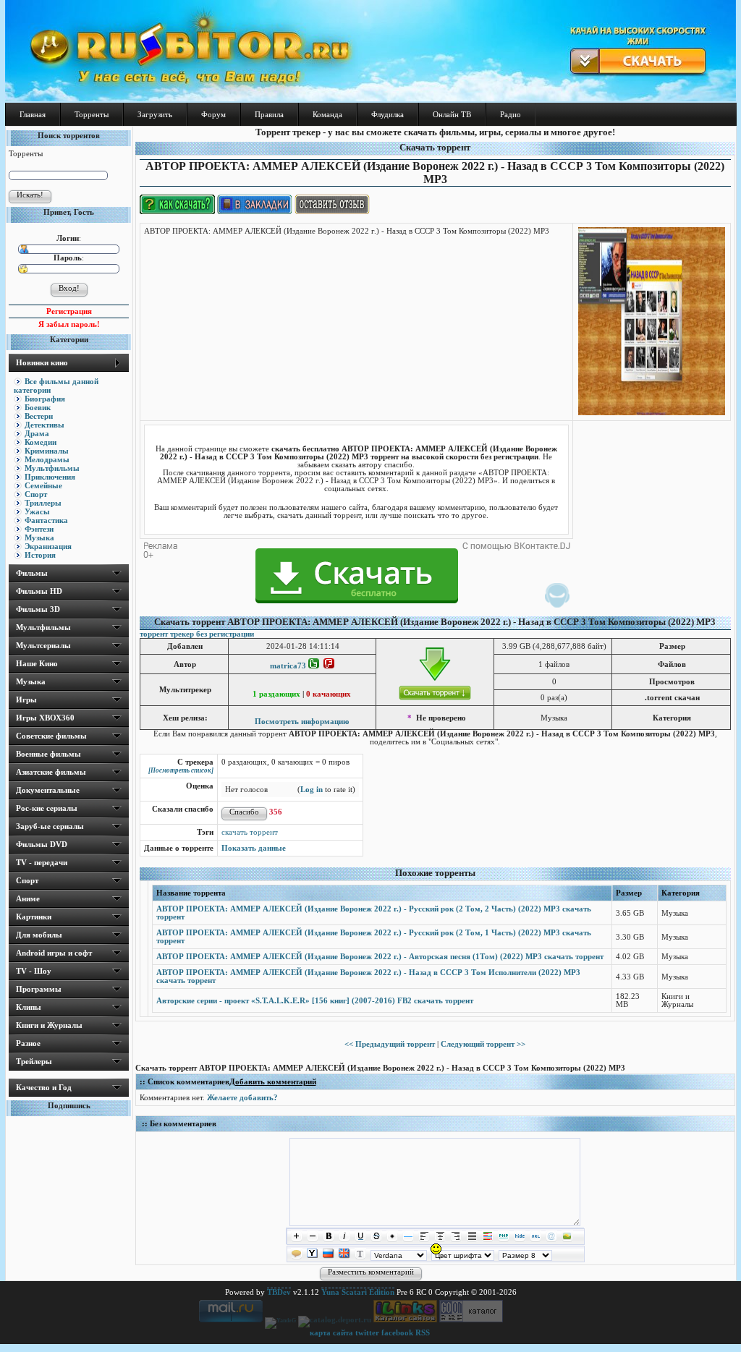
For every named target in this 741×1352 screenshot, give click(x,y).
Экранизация (48, 546)
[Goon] (471, 1320)
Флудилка (387, 114)
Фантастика (46, 520)
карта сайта (331, 1333)
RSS (422, 1333)
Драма (37, 433)
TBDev (279, 1292)
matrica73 (288, 666)
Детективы (44, 424)
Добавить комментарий (272, 1082)
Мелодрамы (47, 459)
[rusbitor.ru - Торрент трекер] (370, 99)
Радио (510, 114)
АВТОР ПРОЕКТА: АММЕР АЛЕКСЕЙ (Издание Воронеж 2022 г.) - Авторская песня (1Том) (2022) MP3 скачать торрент (380, 957)
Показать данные (253, 848)
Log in (311, 790)
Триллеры (43, 502)
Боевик (38, 407)
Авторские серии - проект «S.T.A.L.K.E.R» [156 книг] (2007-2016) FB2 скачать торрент (314, 1001)
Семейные (43, 485)
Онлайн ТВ (452, 114)
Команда (327, 114)
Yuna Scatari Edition (357, 1292)
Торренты (92, 114)
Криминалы (47, 450)
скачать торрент (249, 832)
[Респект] (313, 666)
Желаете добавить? (242, 1098)
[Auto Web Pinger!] (525, 1320)
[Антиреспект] (328, 666)
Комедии (40, 442)
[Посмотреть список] (180, 770)
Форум (213, 114)
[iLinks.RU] (405, 1320)
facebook (397, 1333)
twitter (367, 1333)
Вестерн (39, 416)
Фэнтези (39, 528)
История (40, 554)
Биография (45, 398)
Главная (33, 114)
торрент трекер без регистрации (197, 634)
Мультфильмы (52, 468)
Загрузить (154, 114)
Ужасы (37, 511)
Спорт (36, 494)
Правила (269, 114)
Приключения (50, 476)
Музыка (39, 537)
